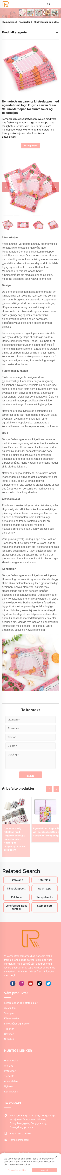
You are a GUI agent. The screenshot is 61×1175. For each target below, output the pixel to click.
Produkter (24, 22)
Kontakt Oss (11, 1091)
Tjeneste (9, 1076)
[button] (49, 789)
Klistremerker (12, 1018)
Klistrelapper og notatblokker (21, 1002)
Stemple (9, 1013)
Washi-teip (10, 1008)
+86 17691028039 (20, 1133)
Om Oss (8, 1065)
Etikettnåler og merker (17, 1023)
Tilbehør (9, 1028)
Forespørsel (30, 145)
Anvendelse (11, 1081)
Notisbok (9, 1039)
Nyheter (8, 1086)
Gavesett (9, 1033)
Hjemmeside (9, 22)
